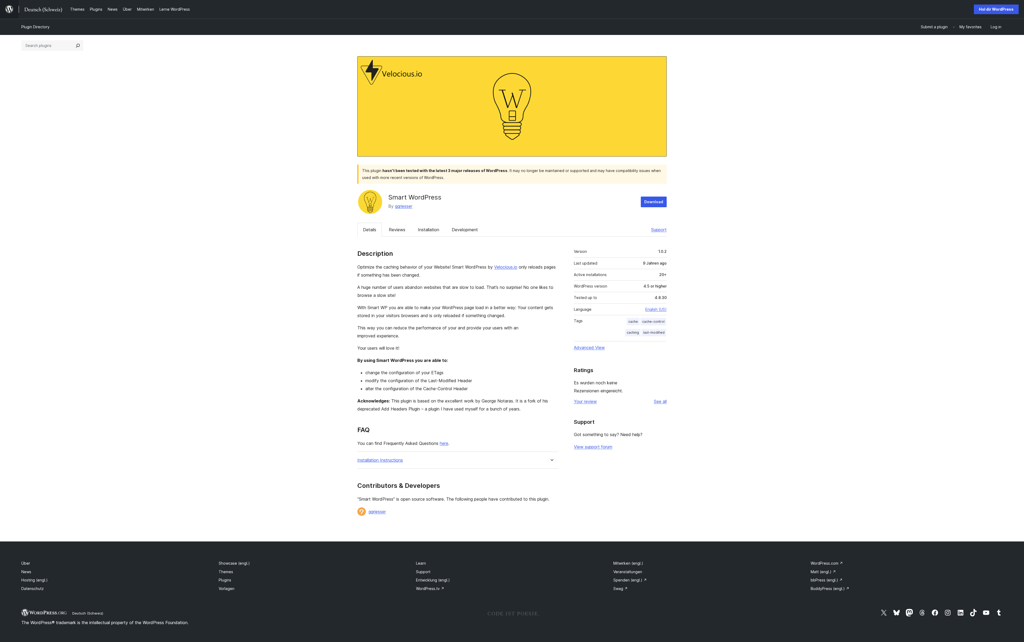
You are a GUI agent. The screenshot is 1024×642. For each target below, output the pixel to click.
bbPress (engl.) (827, 580)
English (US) (656, 309)
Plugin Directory (35, 27)
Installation (428, 229)
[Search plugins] (78, 45)
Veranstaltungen (627, 571)
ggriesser (403, 206)
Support (659, 229)
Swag (620, 588)
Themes (226, 571)
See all (660, 401)
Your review (585, 401)
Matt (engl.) (823, 571)
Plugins (225, 580)
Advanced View (589, 347)
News (26, 571)
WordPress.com (827, 563)
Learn (421, 563)
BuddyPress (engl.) (830, 588)
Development (465, 229)
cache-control (653, 322)
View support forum (593, 446)
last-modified (654, 332)
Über (25, 563)
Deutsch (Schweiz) (87, 613)
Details (369, 229)
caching (633, 332)
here (444, 443)
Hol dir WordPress (996, 9)
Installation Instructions (380, 460)
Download (653, 202)
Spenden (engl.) (630, 580)
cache (633, 322)
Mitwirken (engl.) (628, 563)
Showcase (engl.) (234, 563)
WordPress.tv (430, 588)
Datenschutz (32, 588)
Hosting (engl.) (34, 580)
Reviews (397, 229)
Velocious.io (505, 267)
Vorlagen (226, 588)
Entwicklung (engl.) (433, 580)
